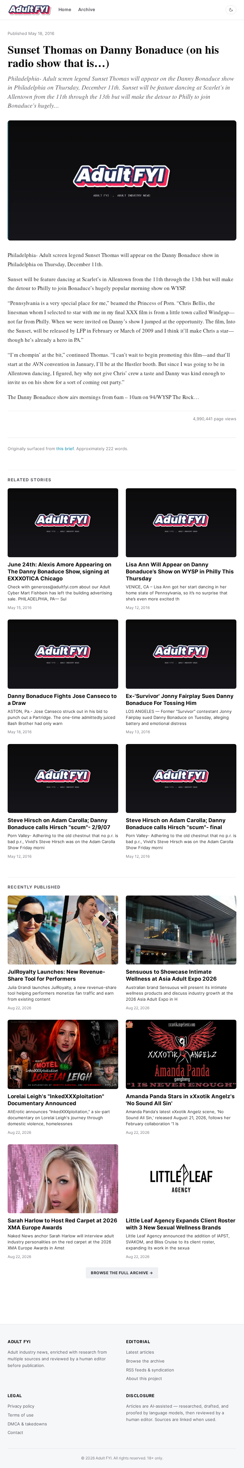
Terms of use (21, 1414)
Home (64, 9)
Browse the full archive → (122, 1272)
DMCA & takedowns (27, 1423)
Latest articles (140, 1352)
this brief (65, 448)
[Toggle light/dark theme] (231, 9)
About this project (144, 1378)
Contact (15, 1432)
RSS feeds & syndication (150, 1369)
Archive (86, 9)
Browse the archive (145, 1360)
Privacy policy (21, 1406)
